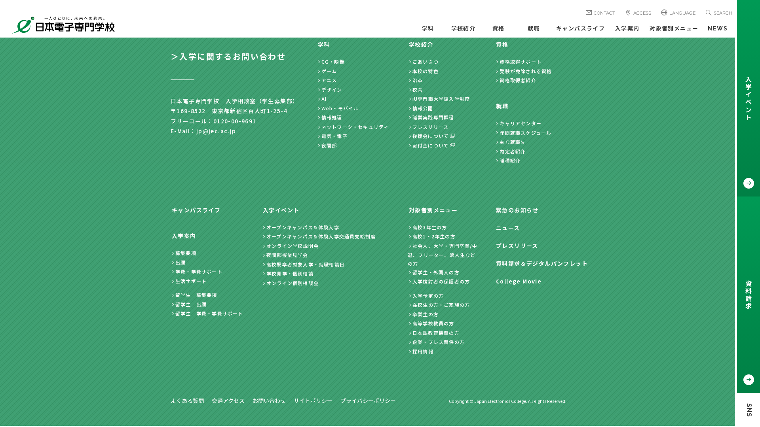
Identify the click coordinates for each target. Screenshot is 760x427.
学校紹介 (463, 28)
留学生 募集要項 (196, 294)
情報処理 (331, 117)
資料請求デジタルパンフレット (542, 263)
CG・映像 (333, 61)
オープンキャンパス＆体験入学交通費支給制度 (321, 236)
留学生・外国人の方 (436, 272)
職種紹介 (510, 160)
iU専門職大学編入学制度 (441, 98)
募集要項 (185, 252)
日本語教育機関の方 (436, 332)
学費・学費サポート (198, 271)
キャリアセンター (521, 123)
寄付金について (430, 145)
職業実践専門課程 (433, 117)
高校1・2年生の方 (434, 236)
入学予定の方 (428, 295)
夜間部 (329, 145)
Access (642, 13)
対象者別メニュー (674, 28)
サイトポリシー (313, 400)
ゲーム (329, 71)
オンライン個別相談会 (292, 283)
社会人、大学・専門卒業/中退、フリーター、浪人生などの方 (443, 254)
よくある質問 (187, 400)
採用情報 (422, 351)
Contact (604, 13)
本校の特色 (425, 71)
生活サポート (191, 281)
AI (324, 98)
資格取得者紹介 (518, 80)
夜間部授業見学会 (287, 254)
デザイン (331, 89)
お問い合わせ (269, 400)
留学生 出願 (191, 304)
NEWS (718, 28)
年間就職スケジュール (525, 132)
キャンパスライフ (580, 28)
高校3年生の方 (429, 227)
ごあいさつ (425, 61)
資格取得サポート (521, 61)
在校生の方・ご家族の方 (441, 304)
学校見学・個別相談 (290, 273)
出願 (180, 262)
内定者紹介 (513, 151)
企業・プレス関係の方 (438, 341)
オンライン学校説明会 (292, 245)
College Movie (519, 281)
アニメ (329, 80)
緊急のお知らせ (517, 210)
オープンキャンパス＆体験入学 (302, 227)
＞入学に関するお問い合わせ (228, 56)
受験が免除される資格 (526, 71)
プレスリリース (430, 126)
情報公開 (422, 108)
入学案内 (627, 28)
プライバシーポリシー (368, 400)
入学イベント (281, 210)
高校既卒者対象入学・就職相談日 (305, 264)
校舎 (417, 89)
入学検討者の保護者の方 (441, 281)
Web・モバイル (340, 108)
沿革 (417, 80)
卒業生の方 (425, 314)
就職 (534, 28)
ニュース (508, 228)
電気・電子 (334, 135)
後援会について (430, 135)
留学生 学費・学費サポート (209, 313)
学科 (428, 28)
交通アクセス (228, 400)
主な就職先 (513, 141)
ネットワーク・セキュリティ (355, 126)
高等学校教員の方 (433, 323)
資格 (498, 28)
